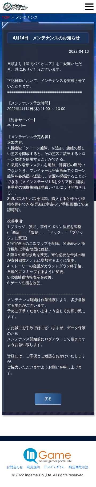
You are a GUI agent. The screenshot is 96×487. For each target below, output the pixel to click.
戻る (48, 399)
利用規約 (33, 467)
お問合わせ (15, 467)
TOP (6, 17)
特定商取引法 (78, 467)
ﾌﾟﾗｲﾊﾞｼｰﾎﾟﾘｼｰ (54, 467)
